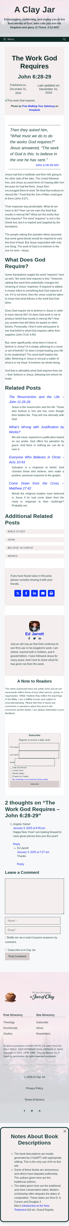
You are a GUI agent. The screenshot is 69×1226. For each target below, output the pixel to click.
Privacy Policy (34, 1088)
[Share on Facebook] (26, 593)
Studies (7, 1033)
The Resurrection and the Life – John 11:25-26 (36, 399)
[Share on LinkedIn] (34, 593)
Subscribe (42, 1022)
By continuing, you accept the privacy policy (30, 779)
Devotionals (10, 1028)
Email (12, 762)
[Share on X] (17, 593)
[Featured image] (34, 100)
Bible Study (16, 531)
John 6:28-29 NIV (47, 165)
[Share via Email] (43, 593)
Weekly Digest (18, 773)
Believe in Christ (21, 547)
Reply (16, 844)
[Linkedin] (40, 1111)
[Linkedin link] (40, 638)
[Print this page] (51, 593)
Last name (14, 755)
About (39, 1028)
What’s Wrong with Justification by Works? (36, 429)
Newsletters (43, 1033)
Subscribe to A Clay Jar (21, 950)
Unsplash (34, 109)
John (11, 539)
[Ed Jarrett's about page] (34, 626)
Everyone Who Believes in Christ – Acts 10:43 (36, 459)
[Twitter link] (34, 638)
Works (13, 556)
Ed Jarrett (34, 634)
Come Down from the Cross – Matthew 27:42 (36, 485)
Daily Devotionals (19, 768)
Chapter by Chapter (20, 776)
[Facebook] (24, 1111)
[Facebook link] (29, 638)
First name (14, 747)
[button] (64, 39)
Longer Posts (17, 770)
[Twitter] (32, 1111)
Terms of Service (34, 1099)
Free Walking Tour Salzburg (38, 106)
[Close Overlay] (64, 1131)
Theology (9, 1022)
